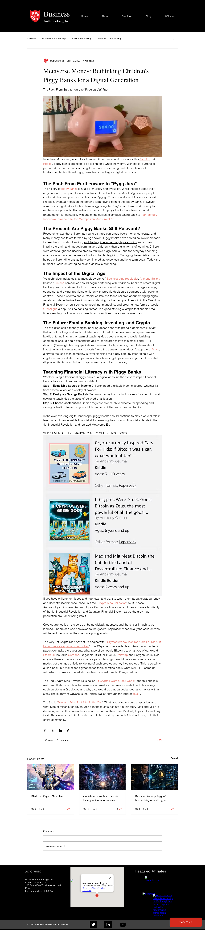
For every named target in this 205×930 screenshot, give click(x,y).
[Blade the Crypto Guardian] (50, 777)
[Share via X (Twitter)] (52, 730)
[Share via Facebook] (44, 730)
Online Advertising (81, 38)
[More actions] (160, 61)
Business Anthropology (54, 38)
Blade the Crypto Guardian (47, 796)
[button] (173, 38)
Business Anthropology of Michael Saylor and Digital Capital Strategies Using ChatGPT (150, 798)
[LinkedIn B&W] (108, 924)
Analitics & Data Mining (109, 38)
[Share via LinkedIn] (60, 730)
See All (174, 758)
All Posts (31, 38)
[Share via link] (68, 730)
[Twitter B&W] (93, 924)
